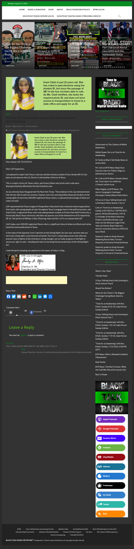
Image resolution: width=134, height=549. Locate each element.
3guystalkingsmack (14, 58)
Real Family (100, 362)
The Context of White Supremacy (107, 532)
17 (114, 67)
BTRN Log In (98, 9)
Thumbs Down (101, 275)
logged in (23, 335)
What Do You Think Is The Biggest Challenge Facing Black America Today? (18, 49)
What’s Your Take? (103, 271)
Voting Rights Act (73, 130)
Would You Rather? (103, 288)
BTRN (49, 43)
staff (40, 58)
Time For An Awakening (58, 535)
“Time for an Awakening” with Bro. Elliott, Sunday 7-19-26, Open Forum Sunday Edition (111, 336)
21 (122, 67)
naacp (14, 130)
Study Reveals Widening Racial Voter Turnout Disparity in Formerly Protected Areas (111, 239)
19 (118, 67)
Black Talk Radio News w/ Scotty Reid (104, 529)
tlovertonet (100, 144)
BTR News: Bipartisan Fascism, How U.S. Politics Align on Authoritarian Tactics (110, 170)
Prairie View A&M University (27, 130)
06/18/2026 (115, 58)
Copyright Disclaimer (76, 535)
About (60, 9)
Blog (23, 40)
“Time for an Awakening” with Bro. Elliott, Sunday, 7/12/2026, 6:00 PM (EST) (111, 346)
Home (22, 9)
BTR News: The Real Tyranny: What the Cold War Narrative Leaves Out (81, 49)
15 (110, 67)
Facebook (38, 311)
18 (116, 67)
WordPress (18, 311)
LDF (10, 130)
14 (108, 67)
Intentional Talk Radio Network (48, 532)
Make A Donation (36, 9)
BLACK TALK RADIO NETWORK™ (20, 540)
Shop (51, 9)
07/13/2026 (50, 58)
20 (120, 67)
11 (102, 67)
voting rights (62, 130)
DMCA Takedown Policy (78, 9)
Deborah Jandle (102, 236)
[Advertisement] (36, 280)
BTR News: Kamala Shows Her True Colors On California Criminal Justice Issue (111, 181)
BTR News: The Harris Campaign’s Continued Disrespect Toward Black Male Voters (111, 192)
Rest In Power (101, 374)
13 (106, 67)
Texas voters (53, 130)
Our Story (89, 532)
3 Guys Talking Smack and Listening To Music (15, 39)
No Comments (24, 61)
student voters (43, 130)
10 (100, 67)
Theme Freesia (49, 540)
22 (124, 67)
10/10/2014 (18, 126)
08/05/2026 (10, 61)
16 (112, 67)
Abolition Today (63, 529)
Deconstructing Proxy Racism (25, 532)
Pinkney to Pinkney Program (72, 532)
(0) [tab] (20, 311)
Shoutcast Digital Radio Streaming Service (79, 16)
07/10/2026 (83, 58)
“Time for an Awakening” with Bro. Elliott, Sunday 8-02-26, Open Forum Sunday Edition (111, 306)
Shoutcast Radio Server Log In (38, 16)
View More (10, 66)
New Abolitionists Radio (80, 529)
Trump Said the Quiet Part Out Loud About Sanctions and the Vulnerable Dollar (115, 49)
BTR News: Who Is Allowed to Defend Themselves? (48, 51)
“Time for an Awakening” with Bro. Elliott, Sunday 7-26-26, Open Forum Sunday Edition (111, 325)
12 (104, 67)
